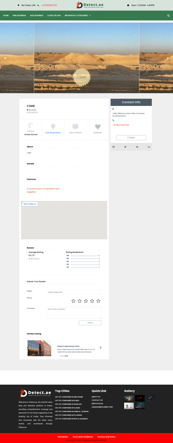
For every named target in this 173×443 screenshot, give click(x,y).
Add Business (36, 15)
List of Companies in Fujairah (68, 415)
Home (6, 15)
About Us (96, 397)
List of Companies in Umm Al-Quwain (72, 412)
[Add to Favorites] (98, 128)
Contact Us (97, 400)
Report (132, 137)
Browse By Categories (76, 15)
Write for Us (97, 404)
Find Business (19, 15)
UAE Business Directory (102, 407)
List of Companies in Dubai (67, 401)
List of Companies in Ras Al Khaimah (71, 419)
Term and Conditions (83, 437)
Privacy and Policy (106, 437)
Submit (90, 323)
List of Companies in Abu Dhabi (69, 397)
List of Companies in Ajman (67, 408)
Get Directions (53, 132)
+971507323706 (121, 125)
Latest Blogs (54, 15)
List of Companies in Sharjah (68, 404)
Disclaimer (63, 437)
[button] (168, 15)
